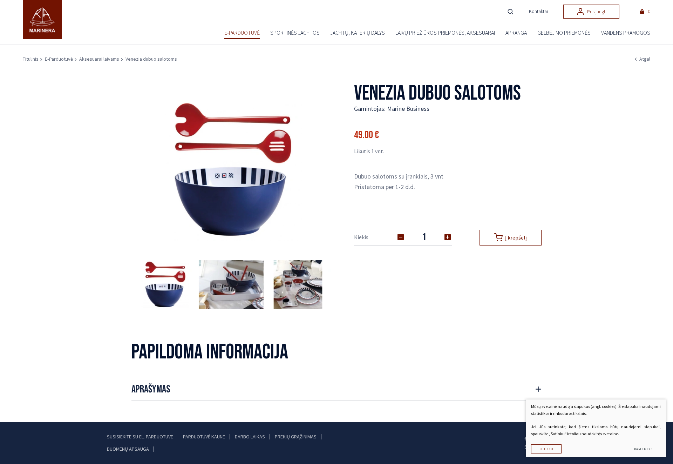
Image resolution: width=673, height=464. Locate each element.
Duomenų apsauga (128, 449)
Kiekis (361, 237)
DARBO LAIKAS (250, 436)
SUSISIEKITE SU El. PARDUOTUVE (140, 436)
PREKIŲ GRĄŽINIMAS (296, 436)
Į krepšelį (516, 237)
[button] (317, 170)
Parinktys (643, 449)
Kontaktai (538, 11)
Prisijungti (596, 11)
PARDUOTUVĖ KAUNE (204, 436)
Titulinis (31, 59)
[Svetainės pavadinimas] (45, 19)
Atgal (644, 59)
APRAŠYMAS (150, 389)
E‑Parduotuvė (59, 59)
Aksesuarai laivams (99, 59)
